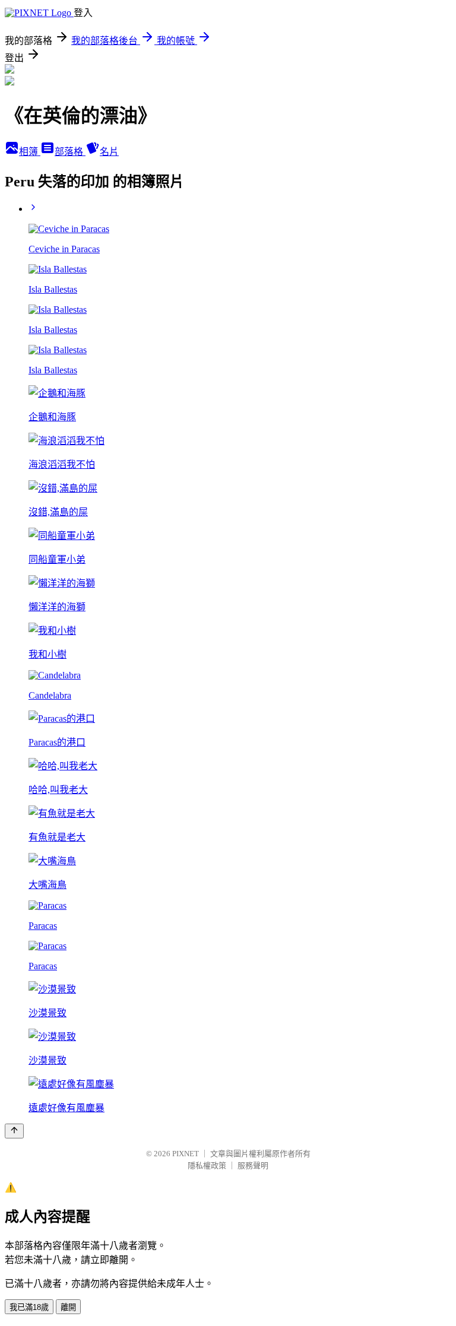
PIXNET (185, 1153)
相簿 (29, 152)
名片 (109, 152)
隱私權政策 (207, 1165)
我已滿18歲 (29, 1307)
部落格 (70, 152)
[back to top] (14, 1131)
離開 (68, 1307)
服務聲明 (253, 1165)
